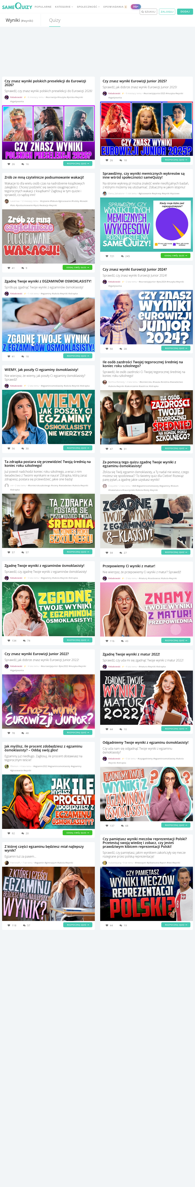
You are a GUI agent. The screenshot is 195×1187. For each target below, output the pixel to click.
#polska (71, 97)
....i (11, 485)
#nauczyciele (128, 490)
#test (169, 862)
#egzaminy (46, 293)
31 (125, 449)
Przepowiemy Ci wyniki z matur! (129, 566)
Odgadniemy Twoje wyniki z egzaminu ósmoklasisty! (146, 742)
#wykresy (157, 193)
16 (27, 164)
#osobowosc (154, 578)
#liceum (174, 485)
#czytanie (45, 201)
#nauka (157, 381)
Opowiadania (114, 6)
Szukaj (149, 11)
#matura (143, 666)
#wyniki (79, 97)
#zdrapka (73, 293)
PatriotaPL (15, 862)
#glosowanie (64, 201)
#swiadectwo (65, 485)
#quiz (36, 205)
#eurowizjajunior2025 (155, 93)
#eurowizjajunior (50, 666)
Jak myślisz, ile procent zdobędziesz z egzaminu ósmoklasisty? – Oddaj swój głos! (43, 748)
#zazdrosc (144, 386)
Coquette (112, 485)
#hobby (75, 201)
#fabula (54, 201)
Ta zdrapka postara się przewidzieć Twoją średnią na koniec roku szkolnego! (48, 463)
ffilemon (14, 766)
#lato (13, 205)
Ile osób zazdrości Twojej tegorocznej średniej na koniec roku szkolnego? (143, 364)
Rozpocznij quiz (77, 163)
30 (27, 448)
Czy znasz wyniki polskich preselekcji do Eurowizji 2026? (45, 83)
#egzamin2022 (40, 766)
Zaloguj (167, 11)
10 (125, 729)
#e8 (134, 485)
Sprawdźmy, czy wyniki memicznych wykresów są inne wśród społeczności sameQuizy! (144, 175)
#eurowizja (51, 97)
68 (126, 825)
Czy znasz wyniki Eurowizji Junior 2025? (135, 81)
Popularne (43, 6)
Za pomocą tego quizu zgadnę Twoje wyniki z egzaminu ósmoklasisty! (139, 464)
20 (27, 833)
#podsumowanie (24, 205)
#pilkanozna (153, 862)
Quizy (54, 20)
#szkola (56, 293)
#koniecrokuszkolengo (39, 485)
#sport (163, 862)
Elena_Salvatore (116, 193)
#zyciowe (174, 193)
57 (27, 552)
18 (27, 356)
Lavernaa (14, 201)
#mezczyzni (141, 862)
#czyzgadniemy (145, 758)
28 (125, 348)
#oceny (55, 485)
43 (126, 641)
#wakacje (44, 205)
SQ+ (135, 6)
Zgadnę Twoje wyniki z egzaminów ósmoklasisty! (44, 565)
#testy (146, 490)
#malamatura (115, 490)
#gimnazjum (51, 862)
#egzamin (39, 862)
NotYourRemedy (116, 381)
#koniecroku (146, 381)
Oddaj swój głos (76, 267)
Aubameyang (114, 862)
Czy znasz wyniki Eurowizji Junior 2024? (135, 269)
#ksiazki (84, 201)
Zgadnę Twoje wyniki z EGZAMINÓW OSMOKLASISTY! (48, 281)
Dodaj (185, 11)
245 (127, 256)
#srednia (165, 381)
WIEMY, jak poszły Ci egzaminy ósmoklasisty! (41, 369)
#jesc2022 (64, 666)
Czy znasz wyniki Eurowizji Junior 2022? (37, 653)
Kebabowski (16, 97)
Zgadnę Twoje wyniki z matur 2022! (131, 654)
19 (125, 925)
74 (28, 640)
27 (125, 552)
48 (27, 733)
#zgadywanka (17, 101)
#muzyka (62, 97)
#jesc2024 (162, 281)
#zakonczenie (132, 386)
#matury (143, 578)
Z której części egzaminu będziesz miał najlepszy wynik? (44, 848)
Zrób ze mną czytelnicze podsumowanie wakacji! (44, 177)
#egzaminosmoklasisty (52, 385)
